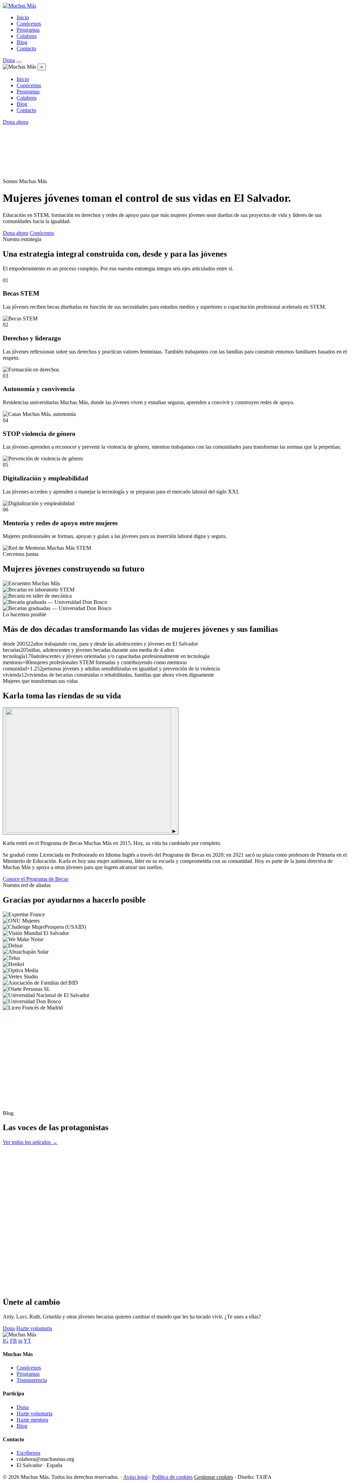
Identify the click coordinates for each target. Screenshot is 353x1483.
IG (6, 1341)
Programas (28, 30)
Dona (9, 60)
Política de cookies (172, 1477)
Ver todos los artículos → (30, 1142)
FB (13, 1341)
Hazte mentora (32, 1420)
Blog (22, 42)
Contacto (26, 48)
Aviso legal (135, 1477)
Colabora (27, 36)
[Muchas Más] (19, 6)
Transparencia (32, 1380)
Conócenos (29, 24)
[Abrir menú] (19, 62)
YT (27, 1341)
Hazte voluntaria (34, 1328)
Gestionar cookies (213, 1477)
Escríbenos (28, 1453)
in (20, 1341)
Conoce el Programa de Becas (35, 879)
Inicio (23, 17)
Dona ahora (15, 122)
